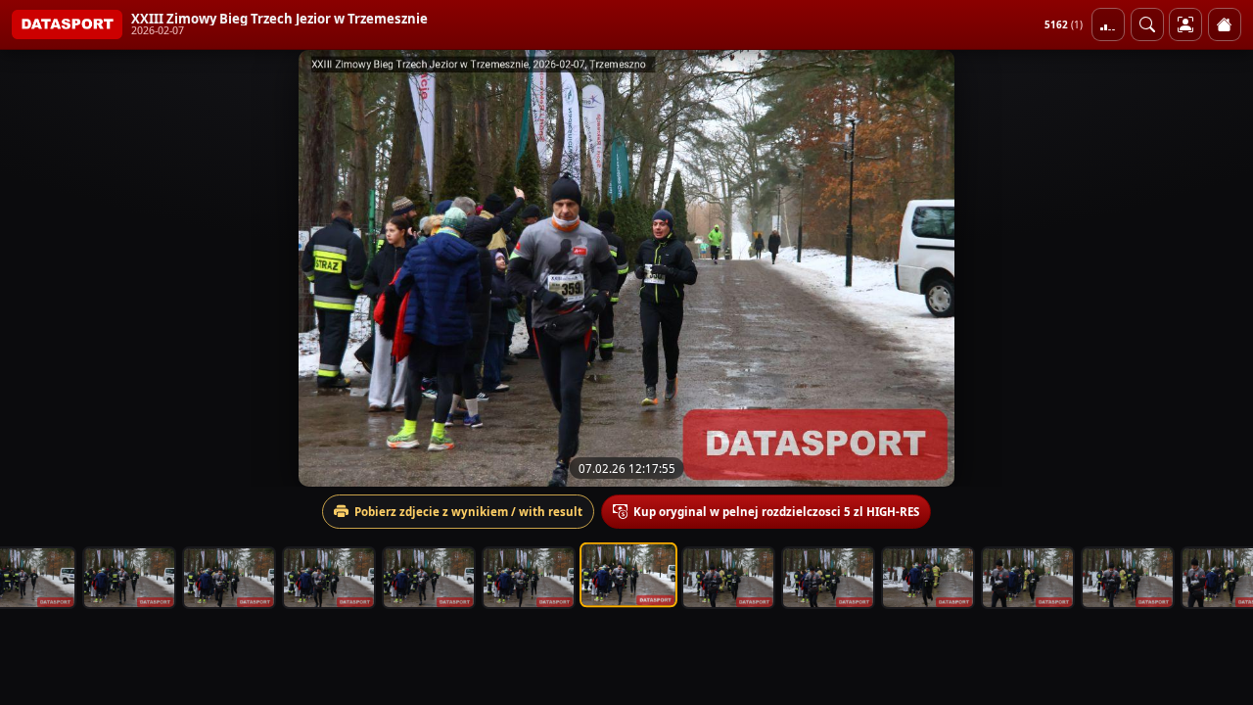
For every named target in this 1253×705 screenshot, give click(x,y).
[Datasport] (67, 24)
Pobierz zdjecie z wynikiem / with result (468, 511)
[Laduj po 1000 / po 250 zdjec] (1108, 24)
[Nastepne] (1220, 268)
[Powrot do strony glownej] (1224, 24)
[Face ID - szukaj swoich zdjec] (1147, 24)
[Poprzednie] (32, 268)
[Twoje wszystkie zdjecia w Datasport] (1185, 24)
